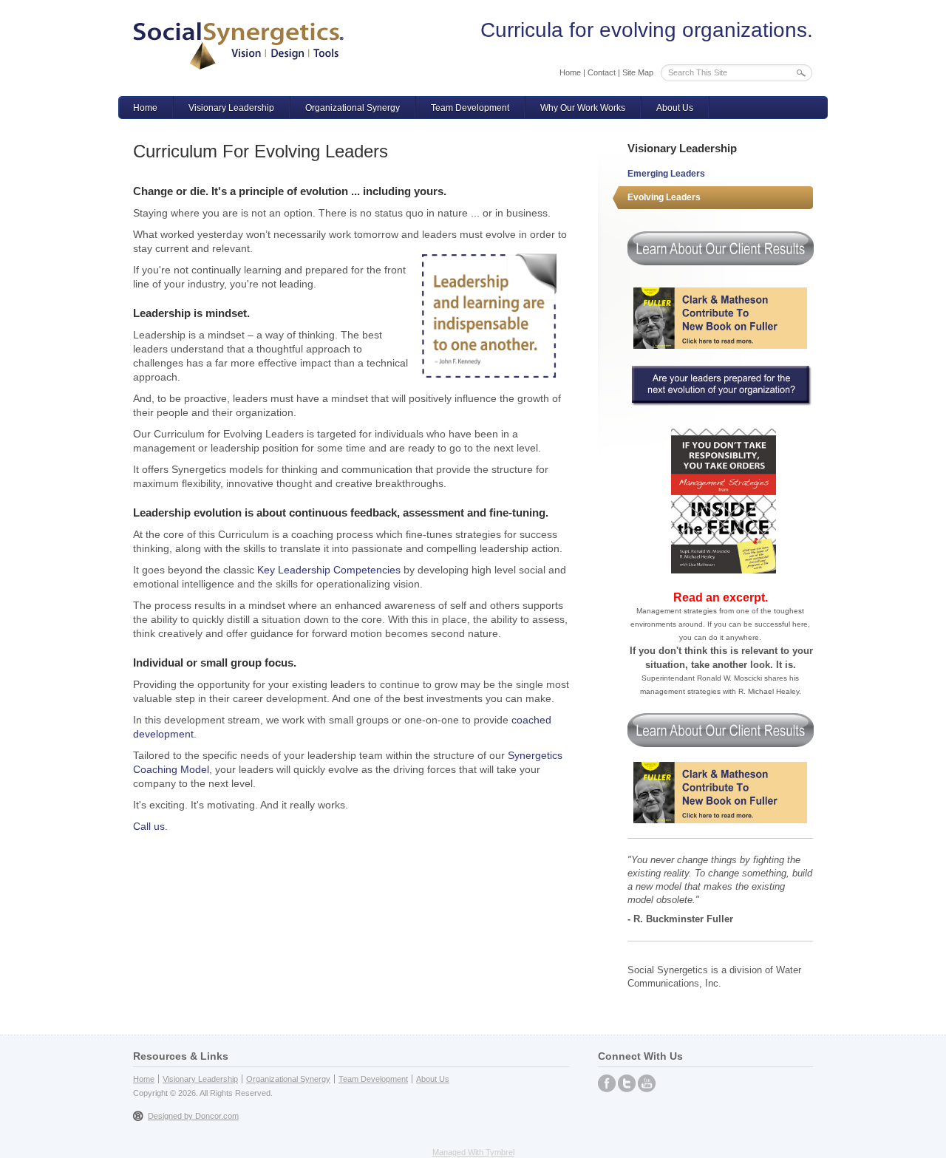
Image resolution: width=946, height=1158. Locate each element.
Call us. (150, 826)
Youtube (647, 1083)
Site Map (637, 72)
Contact (602, 72)
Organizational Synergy (352, 108)
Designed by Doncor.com (193, 1115)
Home (570, 72)
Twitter (627, 1083)
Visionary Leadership (231, 108)
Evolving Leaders (664, 197)
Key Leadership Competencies (329, 570)
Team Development (470, 108)
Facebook (607, 1083)
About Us (674, 108)
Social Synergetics (238, 46)
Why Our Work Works (582, 108)
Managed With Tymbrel (473, 1152)
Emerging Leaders (666, 173)
